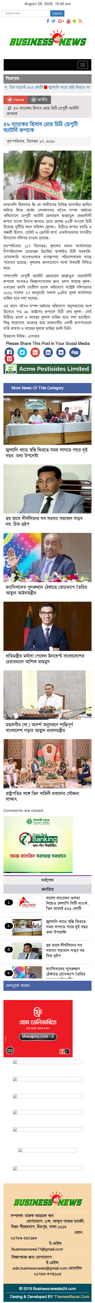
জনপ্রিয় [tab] (48, 889)
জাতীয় (43, 99)
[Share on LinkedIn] (48, 352)
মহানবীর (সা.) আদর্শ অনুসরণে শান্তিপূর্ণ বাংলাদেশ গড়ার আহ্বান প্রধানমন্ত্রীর (39, 727)
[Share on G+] (35, 352)
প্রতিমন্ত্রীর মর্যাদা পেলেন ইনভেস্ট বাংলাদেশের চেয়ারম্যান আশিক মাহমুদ (45, 659)
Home (18, 99)
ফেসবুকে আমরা (18, 985)
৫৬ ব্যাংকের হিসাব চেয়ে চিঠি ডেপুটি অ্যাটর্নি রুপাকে (40, 127)
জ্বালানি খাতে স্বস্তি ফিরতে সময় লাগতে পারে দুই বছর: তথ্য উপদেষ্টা (67, 927)
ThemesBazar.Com (71, 1296)
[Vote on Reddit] (61, 352)
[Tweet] (22, 352)
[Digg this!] (74, 352)
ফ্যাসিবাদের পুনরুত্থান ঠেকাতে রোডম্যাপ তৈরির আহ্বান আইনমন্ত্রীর (65, 974)
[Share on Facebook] (9, 352)
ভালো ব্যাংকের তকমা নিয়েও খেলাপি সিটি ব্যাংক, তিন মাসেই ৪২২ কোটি (67, 903)
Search (57, 13)
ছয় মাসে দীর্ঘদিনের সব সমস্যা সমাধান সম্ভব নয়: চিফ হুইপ (66, 950)
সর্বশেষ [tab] (47, 880)
